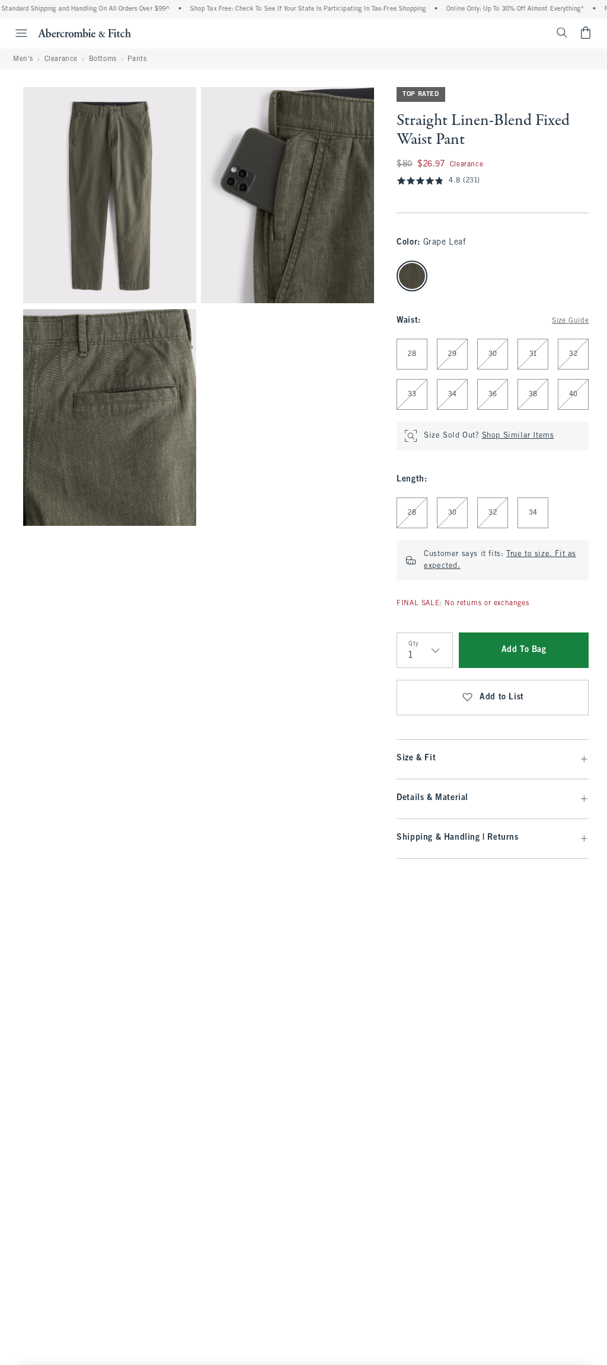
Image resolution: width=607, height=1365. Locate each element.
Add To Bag (524, 650)
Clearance (61, 59)
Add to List (502, 697)
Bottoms (103, 59)
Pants (136, 59)
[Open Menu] (15, 33)
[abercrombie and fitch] (84, 32)
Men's (23, 59)
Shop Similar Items (518, 435)
